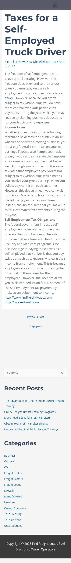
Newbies (9, 502)
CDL (6, 467)
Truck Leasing (13, 514)
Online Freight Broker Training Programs (30, 412)
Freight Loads (12, 484)
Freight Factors (13, 479)
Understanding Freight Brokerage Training (31, 429)
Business (10, 455)
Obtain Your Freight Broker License (26, 423)
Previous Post (35, 317)
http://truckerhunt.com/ (22, 302)
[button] (55, 5)
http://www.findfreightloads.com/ (28, 297)
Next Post (35, 327)
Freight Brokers (13, 473)
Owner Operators (15, 508)
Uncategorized (13, 525)
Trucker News (16, 62)
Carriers (9, 461)
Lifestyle (9, 490)
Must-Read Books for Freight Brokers (27, 417)
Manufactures (13, 496)
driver (9, 98)
